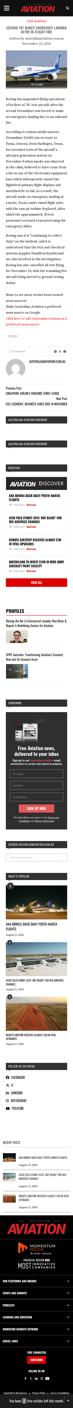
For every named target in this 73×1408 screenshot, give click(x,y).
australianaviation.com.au (44, 38)
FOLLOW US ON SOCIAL (21, 1066)
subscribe (15, 703)
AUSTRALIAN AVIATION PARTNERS (27, 420)
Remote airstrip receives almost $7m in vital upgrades (31, 1037)
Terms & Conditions (59, 1393)
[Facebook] (25, 1378)
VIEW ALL (36, 582)
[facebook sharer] (64, 351)
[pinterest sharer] (55, 351)
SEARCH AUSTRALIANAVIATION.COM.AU (31, 844)
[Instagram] (42, 1378)
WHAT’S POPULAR (18, 876)
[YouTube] (47, 1378)
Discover (14, 468)
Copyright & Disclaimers (15, 1393)
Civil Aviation (36, 21)
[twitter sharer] (60, 351)
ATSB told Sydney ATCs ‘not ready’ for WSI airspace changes (35, 982)
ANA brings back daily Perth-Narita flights (31, 926)
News (12, 336)
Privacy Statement (44, 820)
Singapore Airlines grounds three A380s (32, 393)
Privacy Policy (39, 1393)
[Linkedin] (36, 1378)
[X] (31, 1378)
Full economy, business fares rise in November (36, 404)
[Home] (36, 1227)
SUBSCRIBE (36, 1360)
